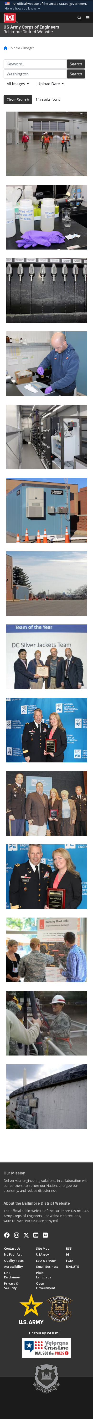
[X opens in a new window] (26, 1235)
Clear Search (18, 99)
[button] (23, 8)
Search (76, 64)
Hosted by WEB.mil (44, 1333)
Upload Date (49, 83)
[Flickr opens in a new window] (45, 1235)
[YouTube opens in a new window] (35, 1235)
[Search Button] (77, 18)
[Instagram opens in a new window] (16, 1235)
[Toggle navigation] (85, 18)
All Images (16, 83)
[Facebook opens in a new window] (7, 1235)
